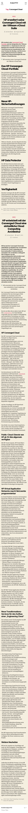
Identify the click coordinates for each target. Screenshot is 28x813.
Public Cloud (6, 210)
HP (25, 208)
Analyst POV (14, 3)
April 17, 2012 (20, 235)
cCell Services (8, 313)
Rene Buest (10, 31)
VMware (16, 210)
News (14, 16)
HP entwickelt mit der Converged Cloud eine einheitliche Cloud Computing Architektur (14, 226)
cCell (4, 799)
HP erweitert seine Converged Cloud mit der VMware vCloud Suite (14, 24)
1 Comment (15, 237)
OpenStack (22, 374)
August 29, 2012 (20, 31)
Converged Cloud (20, 208)
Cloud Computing (11, 208)
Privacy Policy (4, 810)
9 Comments (15, 34)
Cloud (4, 208)
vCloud (11, 210)
